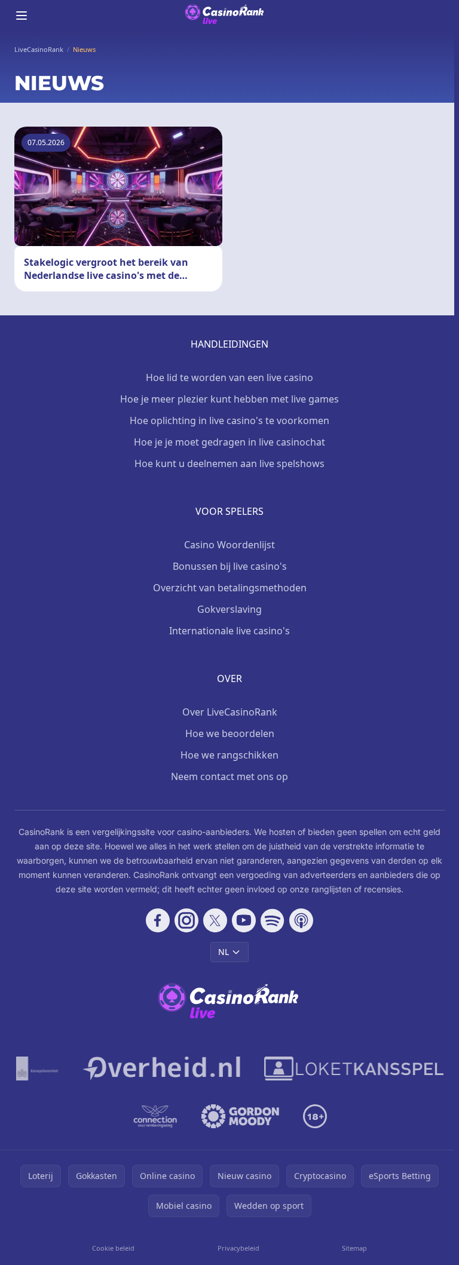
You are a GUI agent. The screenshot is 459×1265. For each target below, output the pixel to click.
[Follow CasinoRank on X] (215, 920)
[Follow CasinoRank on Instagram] (186, 920)
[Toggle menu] (21, 15)
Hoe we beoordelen (229, 733)
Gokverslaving (229, 609)
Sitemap (354, 1247)
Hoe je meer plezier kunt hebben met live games (229, 399)
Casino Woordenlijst (229, 544)
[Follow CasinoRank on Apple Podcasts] (301, 920)
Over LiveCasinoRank (229, 712)
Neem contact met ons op (229, 776)
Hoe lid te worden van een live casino (229, 377)
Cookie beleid (113, 1247)
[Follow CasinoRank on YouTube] (244, 920)
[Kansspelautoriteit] (37, 1068)
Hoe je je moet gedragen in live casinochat (229, 442)
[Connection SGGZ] (155, 1116)
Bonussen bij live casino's (230, 566)
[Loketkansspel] (353, 1068)
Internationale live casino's (229, 630)
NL (223, 951)
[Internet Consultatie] (161, 1068)
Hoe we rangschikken (229, 755)
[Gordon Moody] (240, 1116)
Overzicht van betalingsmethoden (230, 587)
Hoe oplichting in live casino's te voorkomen (229, 420)
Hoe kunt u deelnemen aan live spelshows (229, 463)
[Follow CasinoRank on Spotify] (272, 920)
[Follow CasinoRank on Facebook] (158, 920)
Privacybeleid (238, 1247)
